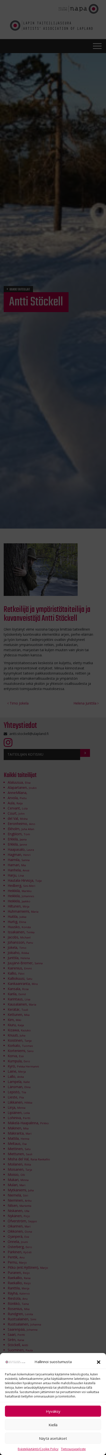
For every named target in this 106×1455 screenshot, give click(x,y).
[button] (98, 1361)
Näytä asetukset (53, 1438)
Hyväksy (53, 1411)
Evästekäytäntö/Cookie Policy (38, 1449)
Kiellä (53, 1424)
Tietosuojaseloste (73, 1449)
